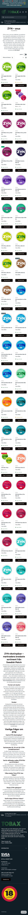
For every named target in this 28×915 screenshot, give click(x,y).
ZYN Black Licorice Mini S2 (19, 161)
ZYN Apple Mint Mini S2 (6, 76)
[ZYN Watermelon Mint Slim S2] (21, 626)
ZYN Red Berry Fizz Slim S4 (6, 523)
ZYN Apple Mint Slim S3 (20, 76)
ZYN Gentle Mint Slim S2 (20, 383)
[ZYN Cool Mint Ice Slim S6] (21, 290)
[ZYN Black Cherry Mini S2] (7, 123)
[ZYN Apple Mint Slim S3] (21, 67)
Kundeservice (6, 879)
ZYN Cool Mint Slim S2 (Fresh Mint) (6, 355)
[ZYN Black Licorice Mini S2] (21, 151)
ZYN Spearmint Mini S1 (20, 551)
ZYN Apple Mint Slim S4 (6, 105)
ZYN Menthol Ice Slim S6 (20, 440)
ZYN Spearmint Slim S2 (20, 580)
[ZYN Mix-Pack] (7, 458)
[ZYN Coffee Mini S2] (21, 263)
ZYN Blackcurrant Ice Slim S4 (6, 190)
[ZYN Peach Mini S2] (21, 458)
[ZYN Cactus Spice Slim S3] (7, 208)
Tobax (5, 911)
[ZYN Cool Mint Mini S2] (7, 318)
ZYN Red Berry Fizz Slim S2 (6, 495)
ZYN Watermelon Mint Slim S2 (20, 636)
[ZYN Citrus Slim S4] (7, 263)
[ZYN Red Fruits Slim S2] (21, 513)
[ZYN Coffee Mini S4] (7, 290)
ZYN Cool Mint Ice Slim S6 (20, 300)
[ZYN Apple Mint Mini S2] (7, 67)
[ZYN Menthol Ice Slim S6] (21, 430)
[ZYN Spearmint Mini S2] (7, 570)
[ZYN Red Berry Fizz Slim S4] (7, 513)
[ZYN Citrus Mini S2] (7, 236)
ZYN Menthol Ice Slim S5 (6, 440)
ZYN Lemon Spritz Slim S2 (6, 411)
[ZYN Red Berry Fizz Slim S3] (21, 485)
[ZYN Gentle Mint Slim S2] (21, 373)
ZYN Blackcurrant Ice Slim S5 (20, 190)
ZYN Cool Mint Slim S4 (6, 382)
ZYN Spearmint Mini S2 (6, 580)
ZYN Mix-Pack (4, 467)
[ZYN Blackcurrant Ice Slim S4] (7, 180)
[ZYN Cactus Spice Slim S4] (21, 208)
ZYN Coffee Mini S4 (6, 299)
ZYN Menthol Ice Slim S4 (20, 411)
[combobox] (14, 17)
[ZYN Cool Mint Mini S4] (21, 318)
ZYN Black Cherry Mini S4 (20, 133)
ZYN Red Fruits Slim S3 (7, 551)
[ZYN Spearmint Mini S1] (21, 541)
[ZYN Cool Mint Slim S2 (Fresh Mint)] (7, 345)
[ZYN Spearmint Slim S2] (21, 570)
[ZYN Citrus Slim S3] (21, 236)
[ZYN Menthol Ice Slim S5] (7, 430)
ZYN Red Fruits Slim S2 (21, 522)
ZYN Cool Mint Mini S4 (20, 327)
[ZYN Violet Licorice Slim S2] (21, 598)
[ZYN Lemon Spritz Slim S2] (7, 401)
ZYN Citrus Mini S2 (5, 245)
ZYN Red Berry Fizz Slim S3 (20, 495)
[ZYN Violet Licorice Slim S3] (7, 626)
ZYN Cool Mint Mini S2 (6, 327)
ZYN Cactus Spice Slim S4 (20, 218)
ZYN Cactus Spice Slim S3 (6, 218)
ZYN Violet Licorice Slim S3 (5, 636)
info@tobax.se (4, 864)
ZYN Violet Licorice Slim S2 (19, 608)
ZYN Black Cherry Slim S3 (6, 161)
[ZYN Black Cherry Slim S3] (7, 151)
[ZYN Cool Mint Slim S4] (7, 373)
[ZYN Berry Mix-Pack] (21, 95)
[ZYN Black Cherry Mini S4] (21, 123)
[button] (23, 11)
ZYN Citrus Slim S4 (5, 272)
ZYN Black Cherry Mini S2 (6, 133)
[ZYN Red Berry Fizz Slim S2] (7, 485)
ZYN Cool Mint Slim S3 (20, 354)
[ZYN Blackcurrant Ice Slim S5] (21, 180)
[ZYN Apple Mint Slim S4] (7, 95)
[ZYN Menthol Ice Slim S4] (21, 401)
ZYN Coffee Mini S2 (20, 272)
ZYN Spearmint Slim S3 (6, 608)
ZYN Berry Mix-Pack (20, 104)
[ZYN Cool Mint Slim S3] (21, 345)
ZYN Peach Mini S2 (20, 467)
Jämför (21, 54)
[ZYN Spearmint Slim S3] (7, 598)
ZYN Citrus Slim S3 (19, 245)
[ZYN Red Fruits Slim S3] (7, 541)
